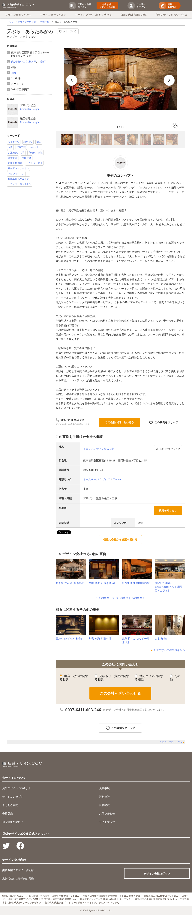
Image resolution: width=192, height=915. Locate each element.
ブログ (106, 479)
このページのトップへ (172, 742)
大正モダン (13, 142)
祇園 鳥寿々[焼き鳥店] (102, 583)
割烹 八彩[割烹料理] (100, 638)
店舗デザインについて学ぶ (171, 14)
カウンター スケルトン (19, 184)
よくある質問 (10, 805)
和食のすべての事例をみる (169, 650)
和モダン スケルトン (18, 168)
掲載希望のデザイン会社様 (107, 6)
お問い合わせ (107, 813)
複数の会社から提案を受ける (120, 539)
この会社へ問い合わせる (119, 422)
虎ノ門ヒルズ (19, 61)
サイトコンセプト (12, 796)
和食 (13, 72)
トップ (10, 21)
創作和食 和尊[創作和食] (136, 583)
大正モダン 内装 (16, 152)
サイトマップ (107, 822)
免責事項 (104, 788)
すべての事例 (120, 597)
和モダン (27, 142)
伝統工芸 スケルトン (18, 179)
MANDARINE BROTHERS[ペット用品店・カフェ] (168, 587)
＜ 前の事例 (102, 597)
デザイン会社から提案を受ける (93, 14)
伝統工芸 (21, 147)
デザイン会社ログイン (157, 873)
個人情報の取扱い (12, 822)
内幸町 (42, 61)
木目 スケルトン (16, 173)
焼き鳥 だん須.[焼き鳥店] (70, 583)
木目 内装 (26, 158)
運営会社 (104, 796)
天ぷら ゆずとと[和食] (69, 638)
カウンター (35, 147)
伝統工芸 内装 (15, 163)
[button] (169, 80)
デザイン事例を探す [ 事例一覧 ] (34, 21)
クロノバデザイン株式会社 (99, 449)
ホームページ (91, 479)
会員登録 (7, 813)
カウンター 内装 (34, 163)
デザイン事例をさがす (18, 14)
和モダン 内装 (35, 152)
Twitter (117, 479)
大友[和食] (161, 638)
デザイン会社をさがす (53, 14)
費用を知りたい (168, 510)
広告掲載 (104, 805)
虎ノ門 (32, 61)
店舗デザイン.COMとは (16, 788)
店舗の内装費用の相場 (133, 14)
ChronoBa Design (29, 109)
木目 (10, 147)
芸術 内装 (13, 158)
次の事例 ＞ (139, 597)
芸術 (39, 142)
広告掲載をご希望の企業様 (18, 878)
